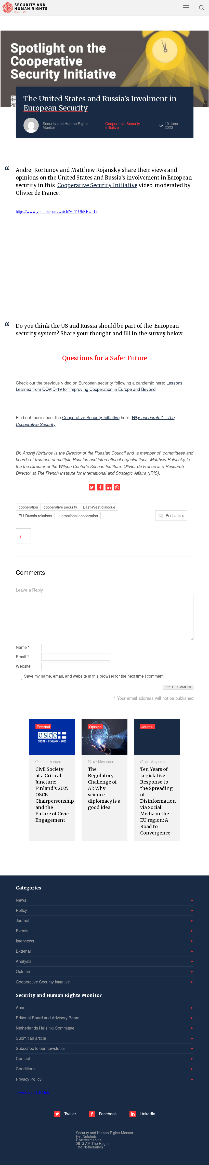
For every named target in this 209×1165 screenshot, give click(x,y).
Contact (23, 1058)
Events (22, 931)
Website (23, 666)
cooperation (28, 507)
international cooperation (78, 515)
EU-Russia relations (35, 515)
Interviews (25, 941)
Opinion (23, 971)
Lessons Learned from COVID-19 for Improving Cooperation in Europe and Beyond (99, 385)
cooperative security (60, 507)
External (23, 951)
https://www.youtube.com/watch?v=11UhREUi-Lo (57, 211)
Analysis (23, 961)
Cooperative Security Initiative (97, 185)
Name (22, 647)
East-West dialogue (99, 507)
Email (22, 657)
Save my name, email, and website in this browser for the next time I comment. (94, 676)
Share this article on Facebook (100, 487)
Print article (175, 515)
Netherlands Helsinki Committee (45, 1028)
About (21, 1007)
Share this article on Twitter (92, 487)
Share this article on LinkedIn (109, 487)
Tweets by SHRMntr (32, 1092)
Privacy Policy (29, 1079)
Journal (22, 920)
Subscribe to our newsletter (40, 1048)
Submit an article (31, 1038)
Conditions (25, 1069)
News (21, 900)
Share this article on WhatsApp (117, 487)
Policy (21, 910)
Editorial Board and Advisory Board (48, 1018)
